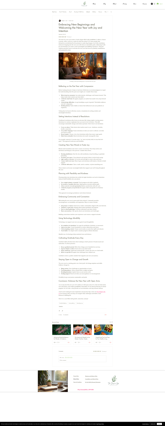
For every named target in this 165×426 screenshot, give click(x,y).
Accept (159, 424)
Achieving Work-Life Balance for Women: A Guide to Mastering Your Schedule (61, 338)
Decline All (153, 424)
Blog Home (54, 11)
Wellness (94, 11)
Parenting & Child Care (79, 11)
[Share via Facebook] (59, 310)
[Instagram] (154, 4)
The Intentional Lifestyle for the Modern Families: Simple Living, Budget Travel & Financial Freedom (82, 338)
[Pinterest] (152, 4)
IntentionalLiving (72, 303)
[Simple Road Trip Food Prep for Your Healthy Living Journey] (103, 329)
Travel (70, 11)
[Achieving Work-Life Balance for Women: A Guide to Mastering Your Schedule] (61, 329)
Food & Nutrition (62, 11)
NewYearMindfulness (63, 303)
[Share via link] (62, 310)
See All (111, 322)
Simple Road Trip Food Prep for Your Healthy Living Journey (103, 338)
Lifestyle (88, 11)
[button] (111, 11)
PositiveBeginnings (80, 303)
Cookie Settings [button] (145, 424)
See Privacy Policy (100, 424)
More (106, 11)
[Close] (163, 424)
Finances (100, 11)
